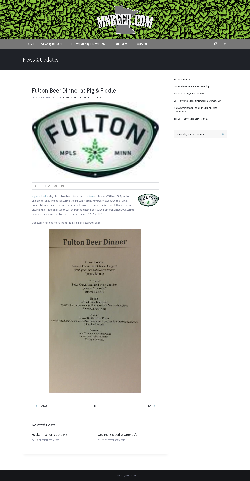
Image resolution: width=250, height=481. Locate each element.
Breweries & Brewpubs (88, 44)
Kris (102, 440)
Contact (143, 44)
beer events (99, 97)
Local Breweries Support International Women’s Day (197, 100)
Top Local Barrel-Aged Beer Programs (191, 118)
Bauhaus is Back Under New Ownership (191, 86)
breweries (111, 97)
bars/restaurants (70, 97)
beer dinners (86, 97)
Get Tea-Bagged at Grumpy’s (117, 435)
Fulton (90, 196)
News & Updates (52, 44)
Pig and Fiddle (40, 196)
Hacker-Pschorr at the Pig (49, 435)
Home (30, 44)
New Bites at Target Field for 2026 (189, 93)
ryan (36, 97)
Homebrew (120, 44)
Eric (36, 440)
